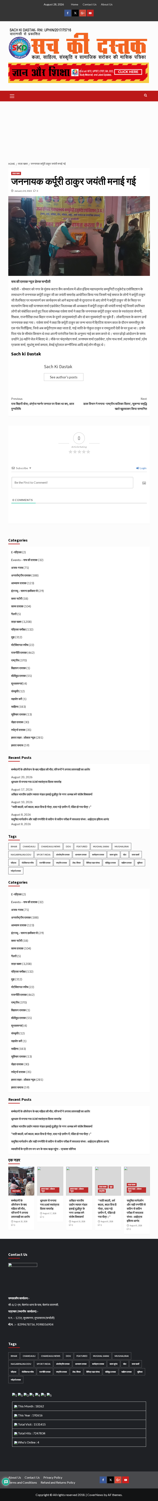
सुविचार (140, 862)
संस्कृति (15, 691)
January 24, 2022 (23, 190)
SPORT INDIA (43, 854)
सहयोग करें (16, 699)
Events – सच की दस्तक (24, 560)
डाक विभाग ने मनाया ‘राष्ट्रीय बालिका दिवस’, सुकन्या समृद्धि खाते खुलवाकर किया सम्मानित (115, 403)
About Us (107, 4)
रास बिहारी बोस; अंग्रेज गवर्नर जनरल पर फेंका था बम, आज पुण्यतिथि (42, 403)
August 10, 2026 (78, 1221)
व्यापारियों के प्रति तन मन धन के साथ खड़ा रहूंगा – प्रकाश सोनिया (43, 1149)
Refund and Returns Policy (58, 1482)
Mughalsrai (122, 846)
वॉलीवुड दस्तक (18, 675)
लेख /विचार (76, 862)
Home (74, 4)
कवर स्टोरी (16, 598)
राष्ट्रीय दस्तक (61, 862)
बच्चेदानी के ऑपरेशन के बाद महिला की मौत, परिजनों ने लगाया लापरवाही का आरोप (50, 769)
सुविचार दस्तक (18, 714)
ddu (68, 846)
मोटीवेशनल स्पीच (19, 645)
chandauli (29, 846)
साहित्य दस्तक (126, 862)
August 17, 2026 (49, 1213)
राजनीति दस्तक (19, 652)
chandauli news (50, 846)
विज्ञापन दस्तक (18, 668)
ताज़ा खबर (16, 173)
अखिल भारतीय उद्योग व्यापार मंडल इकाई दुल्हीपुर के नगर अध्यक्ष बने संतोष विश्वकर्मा (51, 794)
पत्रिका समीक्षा (18, 629)
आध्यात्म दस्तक (18, 583)
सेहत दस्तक (17, 722)
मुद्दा (12, 637)
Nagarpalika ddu (21, 854)
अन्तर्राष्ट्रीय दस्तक (21, 575)
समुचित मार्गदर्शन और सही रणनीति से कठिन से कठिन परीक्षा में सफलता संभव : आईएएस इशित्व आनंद (60, 819)
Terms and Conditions (22, 1482)
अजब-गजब (17, 567)
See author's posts (63, 377)
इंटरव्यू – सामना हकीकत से (24, 590)
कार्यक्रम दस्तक (98, 854)
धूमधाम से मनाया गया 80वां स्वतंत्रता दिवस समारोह (36, 781)
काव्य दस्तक (17, 606)
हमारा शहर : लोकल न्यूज (23, 737)
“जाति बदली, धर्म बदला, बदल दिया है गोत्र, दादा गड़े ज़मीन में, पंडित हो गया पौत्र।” (51, 807)
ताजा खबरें (135, 854)
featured (81, 846)
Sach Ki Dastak (58, 367)
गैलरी (14, 614)
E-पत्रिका (16, 552)
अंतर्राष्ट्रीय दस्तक (63, 854)
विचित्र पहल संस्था (93, 862)
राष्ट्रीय (15, 660)
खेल (124, 854)
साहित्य (14, 706)
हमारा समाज (17, 745)
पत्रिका (13, 862)
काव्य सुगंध (114, 854)
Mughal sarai (101, 846)
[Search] (145, 95)
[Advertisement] (79, 130)
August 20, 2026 (20, 1221)
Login (142, 468)
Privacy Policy (52, 1477)
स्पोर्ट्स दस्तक (18, 729)
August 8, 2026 (107, 1221)
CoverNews (95, 1495)
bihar (14, 846)
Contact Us (90, 4)
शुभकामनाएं (17, 683)
